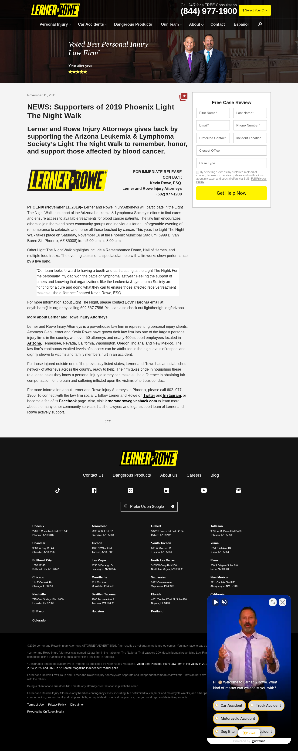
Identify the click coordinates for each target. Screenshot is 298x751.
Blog (214, 475)
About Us (168, 475)
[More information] (172, 506)
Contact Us (93, 475)
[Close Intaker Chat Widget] (282, 602)
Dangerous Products (133, 24)
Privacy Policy (57, 704)
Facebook (67, 401)
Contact (217, 24)
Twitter (149, 395)
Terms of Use (35, 704)
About (194, 24)
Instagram (171, 395)
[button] (58, 490)
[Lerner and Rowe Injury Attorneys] (56, 9)
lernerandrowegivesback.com (130, 401)
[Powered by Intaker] (258, 741)
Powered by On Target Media (45, 711)
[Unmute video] (215, 602)
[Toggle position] (273, 602)
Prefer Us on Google (183, 97)
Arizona (34, 343)
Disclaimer (77, 704)
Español (241, 24)
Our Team (170, 24)
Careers (193, 475)
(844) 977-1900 (209, 11)
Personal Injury (54, 24)
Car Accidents (91, 24)
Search (258, 24)
